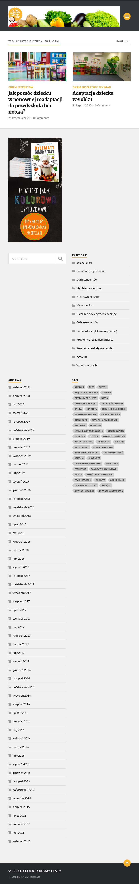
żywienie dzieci (84, 491)
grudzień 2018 (22, 490)
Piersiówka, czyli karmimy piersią (96, 331)
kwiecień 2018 (22, 541)
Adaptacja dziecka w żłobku (93, 96)
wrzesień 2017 (22, 592)
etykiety (92, 409)
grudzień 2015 (22, 772)
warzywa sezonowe (104, 469)
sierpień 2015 (21, 806)
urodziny (112, 463)
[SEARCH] (60, 258)
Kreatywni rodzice (87, 296)
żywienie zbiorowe (111, 491)
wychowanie (83, 480)
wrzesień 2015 (22, 798)
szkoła (79, 458)
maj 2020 (18, 404)
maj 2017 (18, 627)
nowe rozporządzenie (89, 431)
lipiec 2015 (19, 815)
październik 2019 (23, 430)
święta (106, 485)
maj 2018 (18, 532)
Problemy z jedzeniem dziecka (94, 339)
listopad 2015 (21, 781)
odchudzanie (116, 431)
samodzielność (113, 452)
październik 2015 (23, 789)
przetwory (82, 447)
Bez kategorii (84, 262)
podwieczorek (84, 441)
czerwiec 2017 (21, 618)
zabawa (100, 480)
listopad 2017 (21, 575)
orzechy (80, 436)
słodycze (94, 458)
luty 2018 (19, 558)
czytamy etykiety (86, 398)
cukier (107, 392)
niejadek (80, 425)
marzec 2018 (21, 550)
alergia (79, 387)
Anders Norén (30, 877)
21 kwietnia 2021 (19, 117)
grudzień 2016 (22, 670)
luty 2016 (19, 755)
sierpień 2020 (21, 395)
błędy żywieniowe (86, 392)
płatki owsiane (103, 447)
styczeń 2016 (21, 764)
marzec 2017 (21, 644)
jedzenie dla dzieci (114, 409)
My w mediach (85, 305)
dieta (104, 398)
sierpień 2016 (21, 704)
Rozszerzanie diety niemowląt (94, 348)
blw (91, 387)
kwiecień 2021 (22, 387)
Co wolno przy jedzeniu (90, 271)
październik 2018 (23, 507)
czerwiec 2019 (21, 447)
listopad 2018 (21, 498)
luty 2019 (19, 472)
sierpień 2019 (21, 438)
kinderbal (81, 420)
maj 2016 (18, 730)
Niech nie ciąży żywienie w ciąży (96, 313)
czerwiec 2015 (21, 824)
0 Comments (41, 117)
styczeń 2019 (21, 481)
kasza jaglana (110, 414)
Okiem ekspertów (20, 87)
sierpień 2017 (21, 601)
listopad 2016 (21, 678)
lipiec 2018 (19, 524)
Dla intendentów (86, 279)
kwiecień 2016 (22, 738)
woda (78, 474)
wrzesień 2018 (22, 515)
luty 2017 (19, 652)
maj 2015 (18, 832)
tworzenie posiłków (88, 463)
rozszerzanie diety (87, 452)
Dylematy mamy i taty (40, 871)
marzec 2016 (21, 747)
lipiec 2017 (19, 610)
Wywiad (105, 87)
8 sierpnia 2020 (82, 105)
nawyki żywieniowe (104, 420)
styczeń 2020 (21, 412)
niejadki (95, 425)
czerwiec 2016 (21, 721)
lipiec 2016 (19, 712)
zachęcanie (117, 480)
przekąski (104, 441)
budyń (102, 387)
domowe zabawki (86, 403)
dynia (78, 409)
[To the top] (127, 863)
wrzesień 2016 (22, 695)
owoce (94, 436)
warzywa (81, 469)
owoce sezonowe (114, 436)
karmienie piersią (86, 414)
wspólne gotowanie (100, 474)
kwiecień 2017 (22, 635)
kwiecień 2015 (22, 841)
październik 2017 (23, 584)
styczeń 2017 (21, 661)
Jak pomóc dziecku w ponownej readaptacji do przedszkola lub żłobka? (35, 102)
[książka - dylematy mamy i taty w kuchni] (35, 240)
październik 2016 (23, 687)
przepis (119, 441)
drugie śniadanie (112, 403)
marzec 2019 (21, 464)
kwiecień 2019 (22, 455)
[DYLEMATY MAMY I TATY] (64, 16)
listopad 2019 (21, 421)
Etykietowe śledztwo (89, 288)
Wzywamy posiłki (87, 365)
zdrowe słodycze (86, 485)
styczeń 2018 (21, 567)
